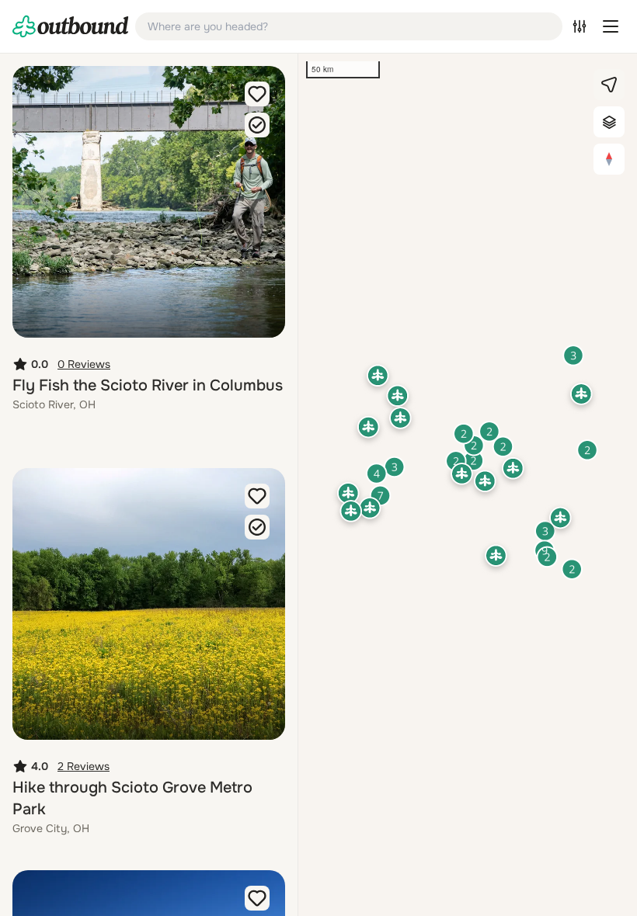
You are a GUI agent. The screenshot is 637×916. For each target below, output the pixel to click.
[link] (70, 26)
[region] (467, 485)
